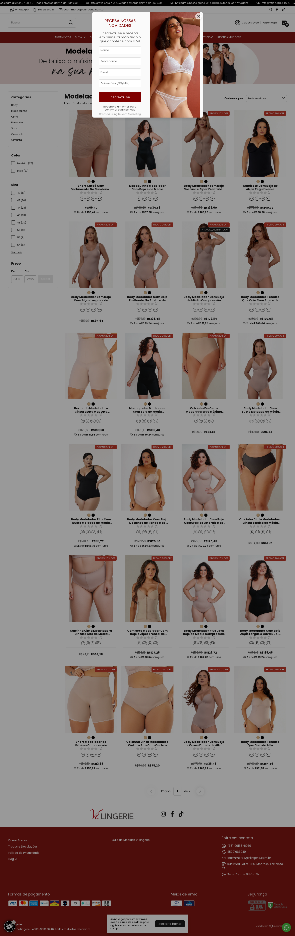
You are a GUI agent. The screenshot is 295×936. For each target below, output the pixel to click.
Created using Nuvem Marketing (120, 114)
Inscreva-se (120, 97)
